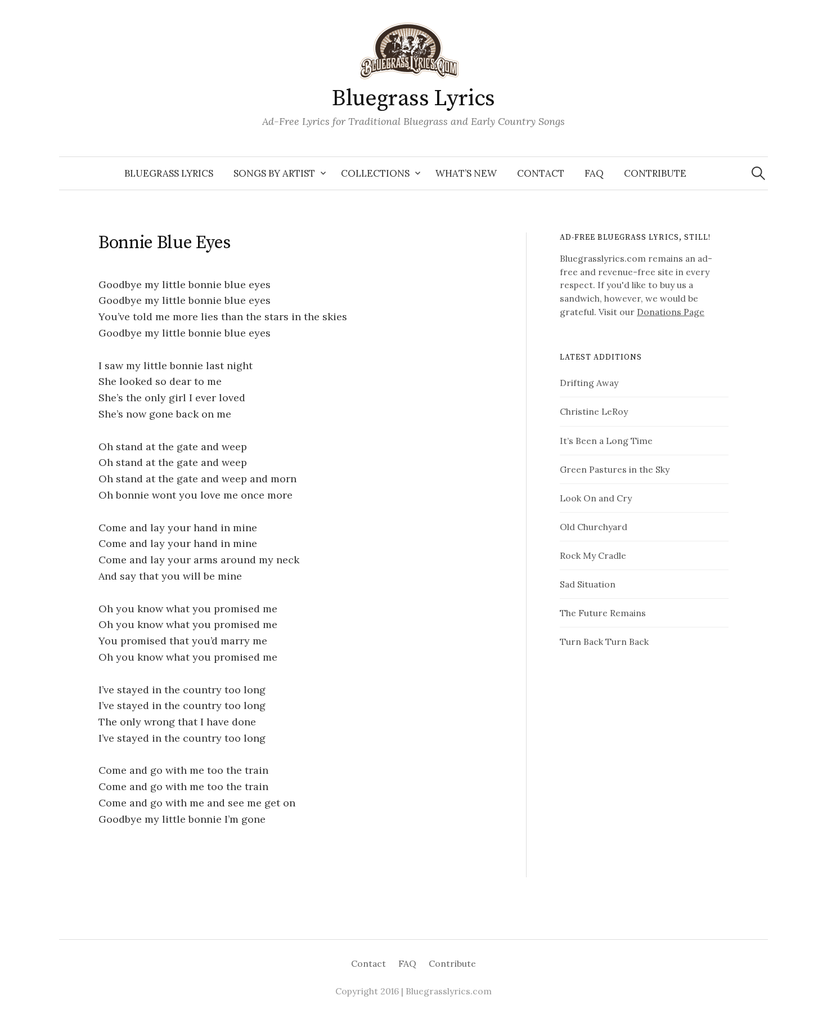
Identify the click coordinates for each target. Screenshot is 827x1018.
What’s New (466, 173)
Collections (375, 173)
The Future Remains (603, 612)
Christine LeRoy (594, 411)
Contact (540, 173)
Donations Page (670, 311)
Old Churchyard (593, 526)
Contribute (655, 173)
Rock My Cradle (593, 555)
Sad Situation (587, 584)
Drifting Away (589, 382)
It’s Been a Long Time (606, 440)
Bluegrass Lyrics (413, 98)
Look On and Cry (596, 498)
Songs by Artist (274, 173)
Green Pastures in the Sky (614, 469)
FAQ (594, 173)
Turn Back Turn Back (604, 641)
